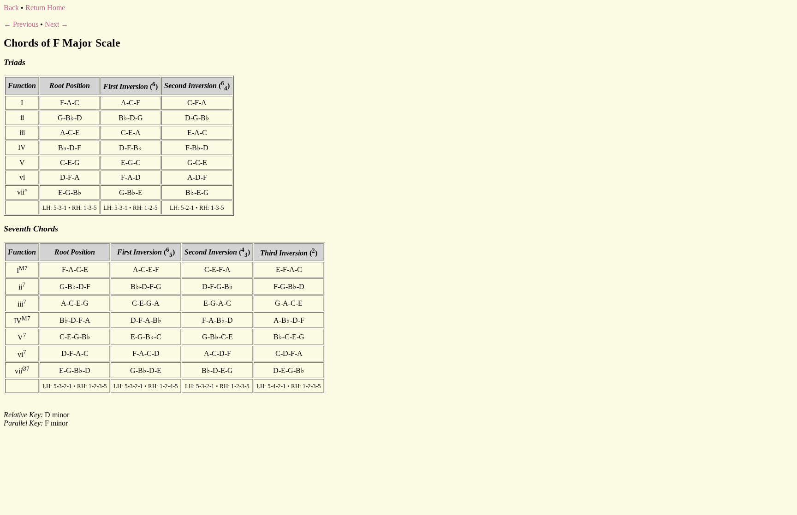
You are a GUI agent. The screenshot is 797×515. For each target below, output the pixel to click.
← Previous (21, 24)
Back (11, 8)
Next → (56, 24)
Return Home (45, 8)
